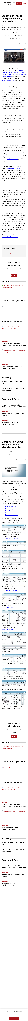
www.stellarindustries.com (10, 237)
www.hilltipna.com (7, 607)
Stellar (4, 68)
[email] (19, 43)
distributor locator (12, 159)
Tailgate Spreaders (11, 513)
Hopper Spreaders (10, 506)
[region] (14, 1015)
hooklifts (4, 74)
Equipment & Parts (7, 11)
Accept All (14, 1018)
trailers (10, 74)
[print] (25, 43)
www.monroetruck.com (9, 629)
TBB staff (14, 32)
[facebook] (9, 43)
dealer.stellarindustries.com (14, 168)
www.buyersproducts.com (10, 538)
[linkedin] (11, 43)
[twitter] (14, 43)
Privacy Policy (16, 1014)
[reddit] (16, 43)
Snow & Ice (4, 437)
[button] (3, 4)
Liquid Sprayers (10, 509)
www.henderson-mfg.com (9, 590)
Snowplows (8, 511)
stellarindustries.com (8, 80)
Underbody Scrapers (11, 515)
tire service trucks (19, 72)
